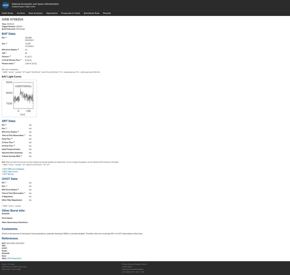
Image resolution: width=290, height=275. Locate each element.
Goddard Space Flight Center (23, 7)
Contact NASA (127, 267)
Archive (21, 13)
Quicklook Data (91, 13)
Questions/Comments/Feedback (133, 269)
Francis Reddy (16, 269)
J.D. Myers (11, 264)
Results (107, 13)
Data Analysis (36, 13)
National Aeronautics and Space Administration (35, 4)
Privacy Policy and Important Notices (134, 264)
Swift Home (7, 13)
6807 (22, 243)
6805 (13, 243)
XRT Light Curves (10, 172)
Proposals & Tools (70, 13)
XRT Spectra (8, 174)
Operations (52, 13)
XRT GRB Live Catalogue (13, 169)
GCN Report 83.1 (15, 258)
